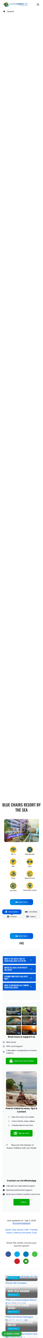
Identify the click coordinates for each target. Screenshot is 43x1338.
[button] (19, 960)
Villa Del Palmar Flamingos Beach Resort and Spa (20, 1322)
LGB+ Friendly (30, 1229)
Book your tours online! (24, 1061)
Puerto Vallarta (13, 1232)
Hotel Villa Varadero (18, 1291)
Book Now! (23, 902)
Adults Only (10, 1229)
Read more (12, 1278)
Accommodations (21, 1223)
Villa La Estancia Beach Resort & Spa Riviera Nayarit (20, 1305)
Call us (23, 1202)
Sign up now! (23, 1133)
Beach (20, 1229)
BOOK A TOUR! (13, 1334)
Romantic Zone (29, 1232)
